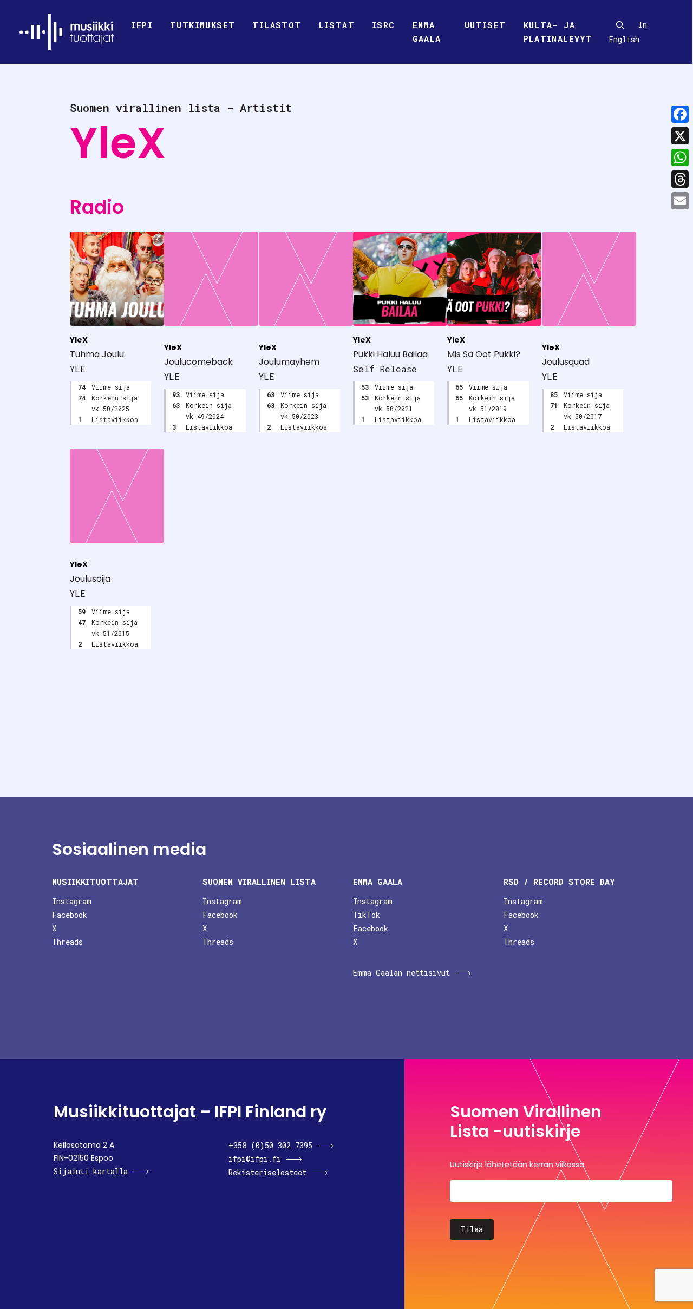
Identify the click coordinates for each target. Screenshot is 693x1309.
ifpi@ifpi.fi (254, 1159)
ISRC (383, 24)
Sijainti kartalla (91, 1171)
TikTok (366, 915)
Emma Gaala (427, 31)
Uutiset (485, 24)
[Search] (620, 25)
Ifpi (142, 24)
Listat (337, 24)
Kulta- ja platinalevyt (558, 31)
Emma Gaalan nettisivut (401, 973)
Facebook (69, 915)
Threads (67, 942)
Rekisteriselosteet (267, 1172)
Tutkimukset (202, 24)
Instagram (71, 901)
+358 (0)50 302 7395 (270, 1145)
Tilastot (276, 24)
